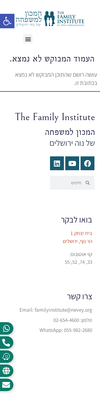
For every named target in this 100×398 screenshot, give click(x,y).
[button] (27, 38)
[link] (7, 21)
